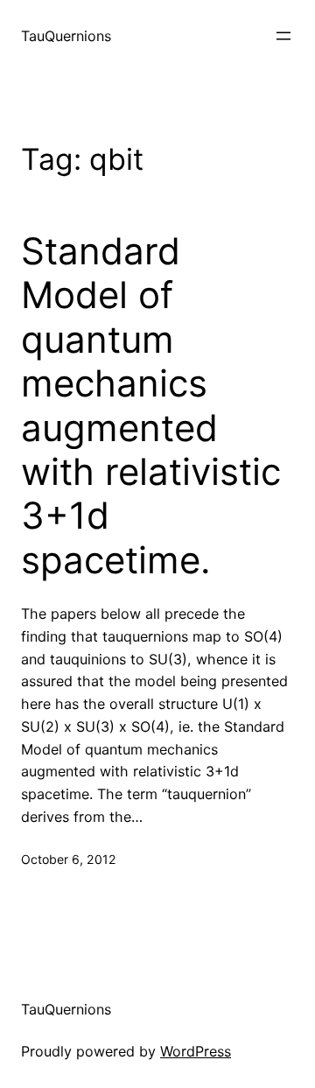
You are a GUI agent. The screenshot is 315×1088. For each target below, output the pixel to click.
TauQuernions (66, 36)
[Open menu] (283, 35)
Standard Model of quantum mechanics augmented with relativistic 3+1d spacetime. (151, 405)
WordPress (195, 1051)
